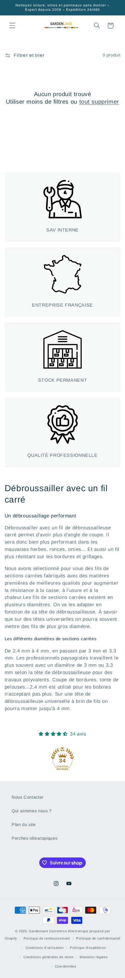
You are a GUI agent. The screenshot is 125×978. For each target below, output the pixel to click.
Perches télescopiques (34, 838)
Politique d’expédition (88, 947)
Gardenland (38, 931)
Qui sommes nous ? (32, 811)
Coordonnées (65, 966)
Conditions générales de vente (48, 957)
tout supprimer (99, 101)
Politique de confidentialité (98, 938)
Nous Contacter (28, 797)
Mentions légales (94, 957)
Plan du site (24, 824)
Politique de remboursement (47, 938)
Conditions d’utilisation (45, 947)
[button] (12, 25)
